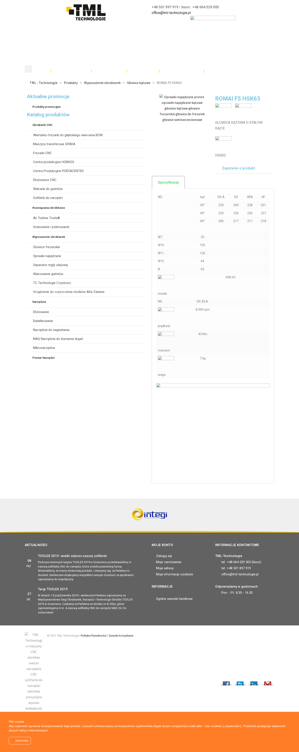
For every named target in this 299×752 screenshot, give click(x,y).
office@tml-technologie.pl (171, 13)
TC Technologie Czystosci (52, 283)
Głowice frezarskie (46, 247)
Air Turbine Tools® (46, 218)
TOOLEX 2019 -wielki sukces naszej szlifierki (72, 556)
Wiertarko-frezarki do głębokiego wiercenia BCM (67, 135)
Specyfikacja (168, 182)
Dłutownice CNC (44, 180)
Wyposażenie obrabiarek (48, 236)
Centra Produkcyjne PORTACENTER (58, 171)
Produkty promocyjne (46, 106)
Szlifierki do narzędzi (48, 198)
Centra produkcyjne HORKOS (53, 162)
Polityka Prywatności (94, 635)
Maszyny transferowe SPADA (54, 144)
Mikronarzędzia (44, 348)
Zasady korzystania (121, 635)
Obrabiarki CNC (42, 125)
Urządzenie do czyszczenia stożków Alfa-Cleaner (69, 292)
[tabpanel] (213, 336)
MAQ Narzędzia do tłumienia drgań (58, 339)
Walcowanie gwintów (48, 274)
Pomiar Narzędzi (43, 357)
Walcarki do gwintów (48, 189)
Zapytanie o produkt (238, 168)
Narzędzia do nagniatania (51, 330)
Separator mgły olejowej (50, 265)
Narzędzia (39, 301)
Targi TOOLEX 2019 (53, 589)
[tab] (243, 168)
